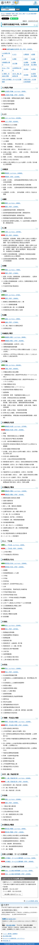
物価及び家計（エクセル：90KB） (15, 337)
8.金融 (33, 59)
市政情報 (8, 13)
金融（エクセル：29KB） (13, 319)
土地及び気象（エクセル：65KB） (15, 91)
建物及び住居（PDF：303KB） (14, 430)
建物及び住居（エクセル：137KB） (16, 426)
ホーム (3, 13)
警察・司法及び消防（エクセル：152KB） (18, 721)
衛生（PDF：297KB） (12, 629)
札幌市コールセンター (9, 919)
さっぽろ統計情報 (31, 13)
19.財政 (26, 75)
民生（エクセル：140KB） (13, 668)
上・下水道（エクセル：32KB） (15, 545)
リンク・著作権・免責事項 (10, 933)
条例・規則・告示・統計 (18, 13)
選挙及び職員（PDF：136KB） (14, 832)
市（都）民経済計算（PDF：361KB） (17, 781)
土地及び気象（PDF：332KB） (14, 95)
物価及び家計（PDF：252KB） (14, 341)
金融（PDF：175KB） (12, 322)
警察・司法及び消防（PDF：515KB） (17, 725)
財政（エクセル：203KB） (13, 799)
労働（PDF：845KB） (12, 368)
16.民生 (33, 69)
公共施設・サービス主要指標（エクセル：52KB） (20, 858)
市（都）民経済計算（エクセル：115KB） (18, 778)
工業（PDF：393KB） (12, 235)
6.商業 (14, 59)
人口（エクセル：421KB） (13, 118)
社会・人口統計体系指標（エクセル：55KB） (19, 870)
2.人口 (14, 54)
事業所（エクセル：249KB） (14, 173)
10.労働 (14, 63)
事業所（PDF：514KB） (12, 176)
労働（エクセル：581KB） (13, 365)
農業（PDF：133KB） (12, 206)
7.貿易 (26, 59)
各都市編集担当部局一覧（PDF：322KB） (19, 49)
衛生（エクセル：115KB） (13, 625)
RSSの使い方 (6, 940)
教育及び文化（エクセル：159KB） (16, 563)
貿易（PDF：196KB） (12, 298)
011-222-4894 (10, 925)
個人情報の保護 (7, 936)
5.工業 (4, 59)
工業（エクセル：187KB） (13, 232)
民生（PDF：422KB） (12, 672)
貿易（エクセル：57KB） (13, 295)
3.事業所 (26, 54)
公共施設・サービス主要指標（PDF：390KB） (19, 861)
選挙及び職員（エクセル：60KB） (15, 828)
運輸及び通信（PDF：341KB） (14, 494)
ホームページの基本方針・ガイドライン (14, 938)
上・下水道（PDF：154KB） (14, 548)
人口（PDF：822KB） (12, 121)
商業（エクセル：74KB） (13, 270)
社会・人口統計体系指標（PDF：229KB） (18, 874)
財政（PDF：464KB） (12, 803)
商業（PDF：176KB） (12, 273)
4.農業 (33, 54)
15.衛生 (26, 69)
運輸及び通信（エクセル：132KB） (16, 491)
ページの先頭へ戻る (31, 901)
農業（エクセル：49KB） (13, 203)
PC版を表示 (33, 9)
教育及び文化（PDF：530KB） (14, 567)
